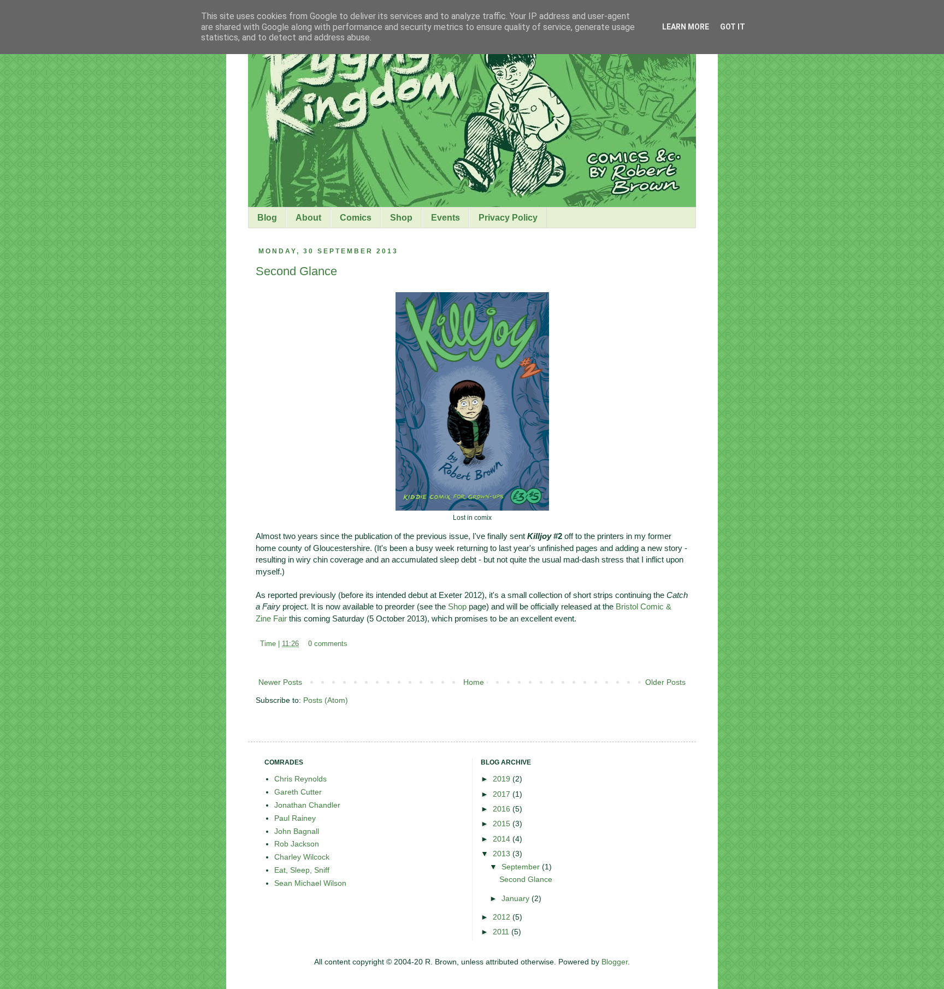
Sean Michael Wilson (310, 883)
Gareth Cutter (298, 791)
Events (445, 217)
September (522, 866)
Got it (732, 26)
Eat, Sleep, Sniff (301, 870)
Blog (267, 217)
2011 (502, 931)
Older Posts (665, 682)
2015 (502, 823)
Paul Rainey (295, 818)
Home (473, 682)
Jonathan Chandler (307, 805)
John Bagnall (296, 831)
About (308, 217)
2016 (502, 808)
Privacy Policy (508, 217)
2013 (502, 853)
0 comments (327, 644)
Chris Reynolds (300, 778)
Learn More (685, 26)
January (517, 898)
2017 (502, 794)
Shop (401, 217)
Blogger (614, 961)
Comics (355, 217)
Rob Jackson (296, 843)
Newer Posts (280, 682)
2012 (502, 917)
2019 (502, 778)
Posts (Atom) (325, 700)
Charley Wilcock (301, 856)
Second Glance (296, 271)
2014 (502, 838)
